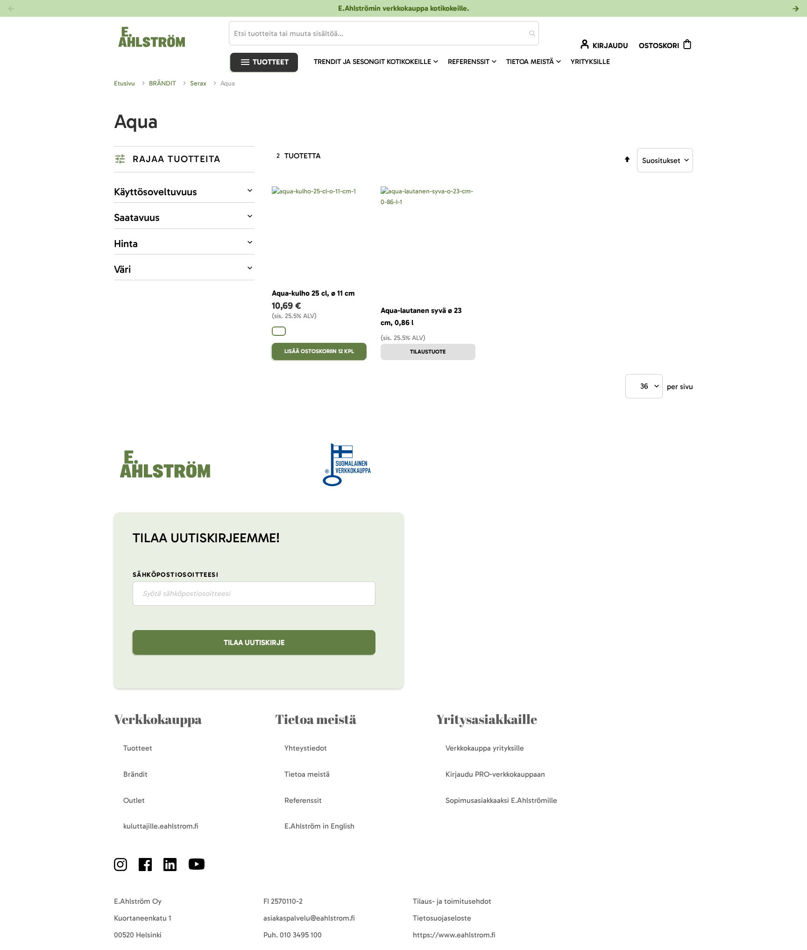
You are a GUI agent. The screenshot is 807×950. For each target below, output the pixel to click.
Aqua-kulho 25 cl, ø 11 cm (313, 293)
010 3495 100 (301, 934)
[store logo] (164, 478)
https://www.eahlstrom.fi (454, 934)
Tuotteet (270, 61)
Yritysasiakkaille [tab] (486, 719)
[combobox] (384, 33)
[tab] (184, 159)
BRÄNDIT (163, 83)
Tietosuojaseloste (442, 918)
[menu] (465, 62)
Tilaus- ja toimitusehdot (452, 901)
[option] (279, 331)
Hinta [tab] (126, 243)
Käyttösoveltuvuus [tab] (155, 191)
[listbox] (319, 332)
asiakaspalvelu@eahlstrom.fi (309, 918)
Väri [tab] (122, 269)
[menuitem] (377, 62)
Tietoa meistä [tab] (315, 719)
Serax (199, 83)
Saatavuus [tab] (137, 217)
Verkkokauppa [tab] (158, 719)
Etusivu (125, 83)
